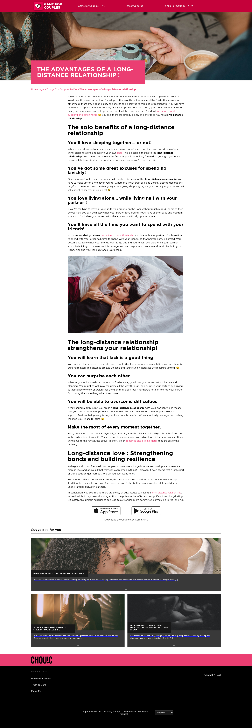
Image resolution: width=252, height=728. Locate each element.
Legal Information (91, 711)
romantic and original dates (141, 440)
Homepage (37, 89)
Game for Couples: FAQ (91, 6)
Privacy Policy (112, 711)
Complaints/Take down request (134, 712)
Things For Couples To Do (178, 6)
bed (119, 152)
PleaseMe (36, 691)
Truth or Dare (38, 685)
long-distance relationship (166, 492)
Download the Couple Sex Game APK (126, 519)
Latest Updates (134, 6)
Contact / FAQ (212, 675)
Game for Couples (41, 678)
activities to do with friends (117, 235)
